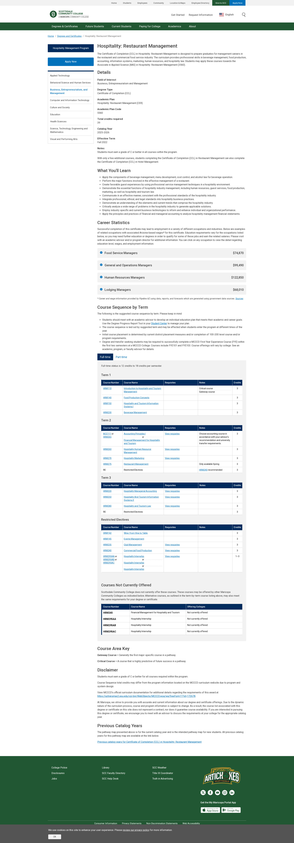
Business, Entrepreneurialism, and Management (68, 91)
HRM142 (107, 533)
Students (127, 3)
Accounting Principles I (135, 434)
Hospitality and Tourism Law (137, 506)
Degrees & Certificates (65, 26)
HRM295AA (109, 556)
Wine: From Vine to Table (136, 533)
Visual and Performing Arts (63, 139)
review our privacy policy (136, 830)
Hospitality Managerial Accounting (140, 491)
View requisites (172, 434)
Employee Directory (200, 3)
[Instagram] (224, 792)
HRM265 (107, 437)
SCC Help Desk (110, 778)
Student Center (159, 323)
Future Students (95, 26)
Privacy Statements (131, 823)
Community (158, 3)
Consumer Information (105, 823)
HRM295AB (108, 559)
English (229, 14)
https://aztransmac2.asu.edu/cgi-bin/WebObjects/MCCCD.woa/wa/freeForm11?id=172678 (146, 696)
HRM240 (203, 470)
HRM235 (107, 544)
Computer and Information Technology (69, 100)
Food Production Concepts (136, 397)
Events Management (134, 539)
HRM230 (107, 412)
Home (114, 3)
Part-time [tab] (121, 357)
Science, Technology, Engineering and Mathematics (69, 130)
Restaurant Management (136, 464)
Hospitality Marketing (134, 458)
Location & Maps (177, 3)
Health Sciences (58, 121)
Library (105, 767)
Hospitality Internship (134, 556)
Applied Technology (60, 75)
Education (55, 114)
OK (54, 837)
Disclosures (57, 773)
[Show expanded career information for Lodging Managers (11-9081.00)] (101, 289)
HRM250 (107, 497)
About (192, 26)
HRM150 (107, 403)
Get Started (178, 14)
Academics (174, 26)
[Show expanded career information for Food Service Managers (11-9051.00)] (101, 252)
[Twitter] (203, 792)
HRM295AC (108, 563)
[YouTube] (217, 792)
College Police (59, 767)
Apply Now (237, 3)
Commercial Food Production (138, 550)
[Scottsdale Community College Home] (69, 14)
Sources (239, 298)
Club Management (133, 544)
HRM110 (107, 388)
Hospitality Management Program (71, 48)
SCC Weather (159, 767)
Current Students (121, 26)
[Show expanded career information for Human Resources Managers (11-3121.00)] (101, 277)
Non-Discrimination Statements (162, 823)
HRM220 (107, 491)
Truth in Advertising (162, 778)
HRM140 (107, 397)
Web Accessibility (191, 823)
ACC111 (107, 434)
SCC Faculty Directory (113, 773)
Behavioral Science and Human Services (70, 82)
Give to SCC (220, 3)
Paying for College (149, 26)
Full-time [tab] (105, 357)
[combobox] (229, 14)
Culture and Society (60, 107)
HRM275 (107, 464)
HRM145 (107, 539)
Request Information (201, 14)
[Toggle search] (243, 15)
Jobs (54, 778)
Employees (142, 3)
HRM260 (107, 449)
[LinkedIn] (232, 792)
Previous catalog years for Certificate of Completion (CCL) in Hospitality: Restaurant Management (149, 741)
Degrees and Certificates (69, 36)
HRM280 (107, 506)
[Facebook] (210, 792)
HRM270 (107, 458)
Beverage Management (135, 412)
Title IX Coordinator (162, 773)
